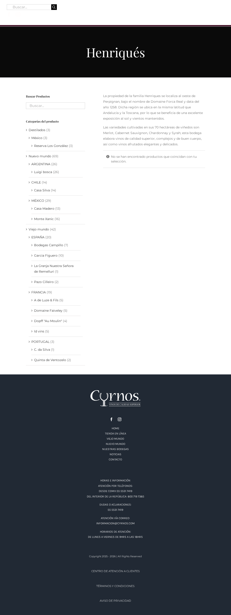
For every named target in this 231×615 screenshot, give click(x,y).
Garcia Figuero (46, 255)
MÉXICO (37, 201)
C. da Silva (42, 350)
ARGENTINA (40, 164)
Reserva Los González (51, 146)
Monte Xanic (44, 219)
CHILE (36, 182)
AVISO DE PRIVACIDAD (115, 600)
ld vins (39, 331)
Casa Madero (44, 209)
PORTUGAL (40, 342)
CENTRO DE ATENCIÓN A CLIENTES (115, 571)
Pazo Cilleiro (44, 282)
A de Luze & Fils (46, 300)
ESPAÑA (37, 237)
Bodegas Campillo (48, 245)
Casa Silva (42, 190)
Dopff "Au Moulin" (48, 321)
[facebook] (9, 14)
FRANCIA (38, 292)
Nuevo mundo (40, 156)
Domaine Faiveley (48, 311)
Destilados (37, 130)
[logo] (115, 4)
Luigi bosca (43, 172)
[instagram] (18, 14)
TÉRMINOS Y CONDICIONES (115, 586)
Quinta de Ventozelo (50, 360)
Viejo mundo (39, 229)
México (36, 138)
